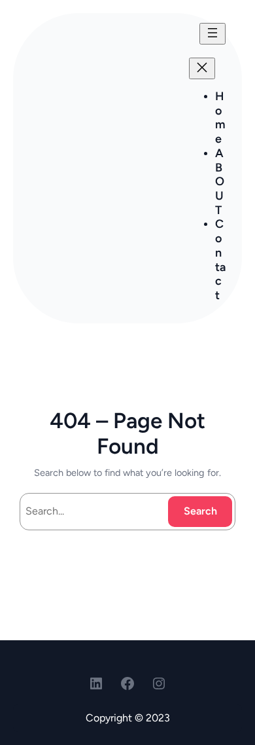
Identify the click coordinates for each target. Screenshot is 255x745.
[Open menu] (212, 34)
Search (200, 511)
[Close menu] (202, 68)
